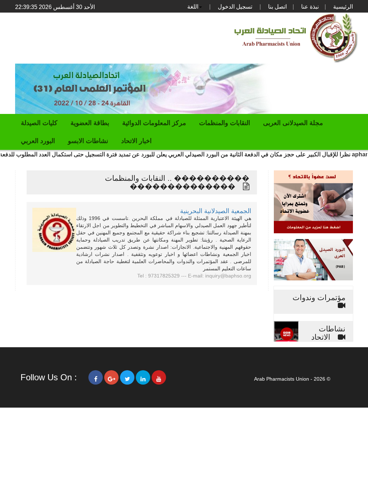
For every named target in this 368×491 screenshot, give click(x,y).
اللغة (192, 7)
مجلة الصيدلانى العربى (293, 123)
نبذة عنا (310, 7)
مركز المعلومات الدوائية (154, 123)
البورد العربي (38, 140)
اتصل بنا (277, 7)
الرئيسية (343, 7)
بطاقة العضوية (89, 123)
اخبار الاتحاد (136, 140)
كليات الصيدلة (39, 123)
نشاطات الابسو (88, 140)
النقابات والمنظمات (224, 123)
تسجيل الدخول (235, 7)
